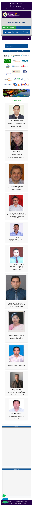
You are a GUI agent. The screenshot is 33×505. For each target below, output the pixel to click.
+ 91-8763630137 (16, 6)
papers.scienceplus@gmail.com (17, 8)
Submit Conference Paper (16, 32)
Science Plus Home (17, 3)
